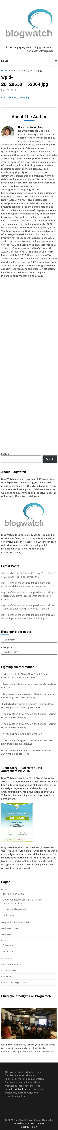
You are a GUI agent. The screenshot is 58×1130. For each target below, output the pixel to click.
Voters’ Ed (6, 976)
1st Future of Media (13, 893)
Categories (7, 647)
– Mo (4, 673)
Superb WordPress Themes (29, 1123)
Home (4, 70)
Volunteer (8, 951)
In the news (9, 914)
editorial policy (32, 545)
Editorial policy (9, 970)
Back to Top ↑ (29, 1126)
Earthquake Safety (11, 964)
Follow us (8, 945)
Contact (5, 940)
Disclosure (6, 958)
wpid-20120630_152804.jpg (15, 97)
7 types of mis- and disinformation (22, 733)
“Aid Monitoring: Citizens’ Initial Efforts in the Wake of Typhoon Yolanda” (28, 861)
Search (5, 453)
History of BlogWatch (14, 908)
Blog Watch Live (9, 928)
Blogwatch (6, 934)
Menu (4, 61)
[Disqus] (29, 324)
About (4, 889)
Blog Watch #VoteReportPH (16, 922)
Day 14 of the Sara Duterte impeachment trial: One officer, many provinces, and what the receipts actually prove (28, 596)
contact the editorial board (38, 1051)
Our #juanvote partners (14, 982)
